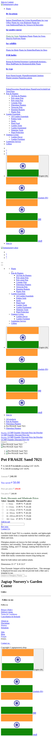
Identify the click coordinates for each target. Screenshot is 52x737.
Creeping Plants (17, 78)
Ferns (38, 89)
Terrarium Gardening (28, 62)
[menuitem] (8, 9)
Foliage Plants (30, 89)
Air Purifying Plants (18, 38)
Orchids (43, 89)
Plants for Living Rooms (26, 20)
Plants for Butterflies (27, 50)
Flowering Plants (17, 89)
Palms (8, 89)
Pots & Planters (12, 421)
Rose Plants (10, 75)
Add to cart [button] (5, 522)
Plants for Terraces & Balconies (30, 25)
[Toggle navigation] (2, 262)
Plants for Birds (12, 50)
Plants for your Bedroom (21, 23)
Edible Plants (35, 64)
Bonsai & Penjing (13, 62)
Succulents (27, 78)
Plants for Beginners (22, 64)
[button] (22, 433)
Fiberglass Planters (13, 424)
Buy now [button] (4, 527)
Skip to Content (7, 2)
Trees (12, 91)
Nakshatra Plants (25, 36)
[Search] (26, 442)
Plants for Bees (41, 50)
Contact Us (5, 529)
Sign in (9, 243)
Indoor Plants (11, 20)
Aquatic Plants (21, 75)
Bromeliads (31, 75)
